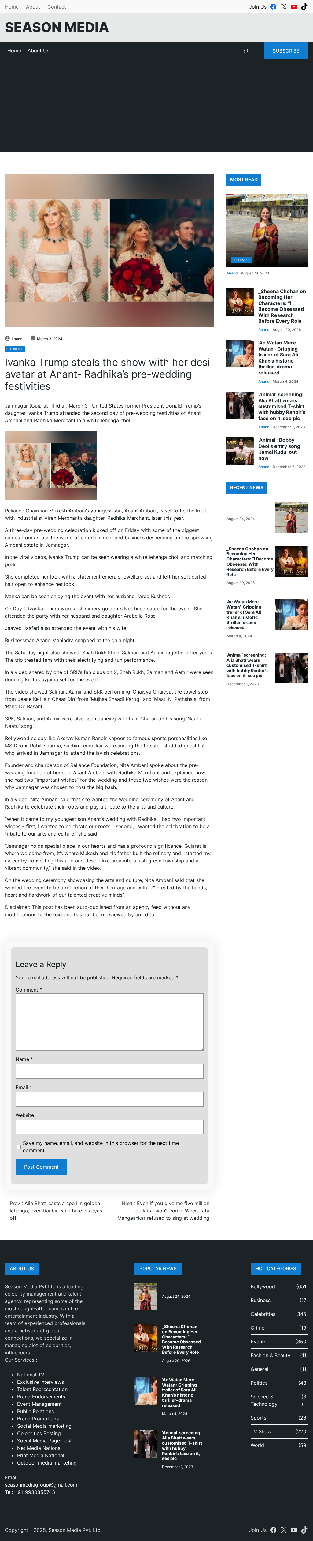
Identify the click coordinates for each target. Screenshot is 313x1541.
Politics (259, 1383)
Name (24, 1059)
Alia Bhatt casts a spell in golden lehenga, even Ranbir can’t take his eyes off (56, 1210)
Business (261, 1300)
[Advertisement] (156, 109)
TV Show (261, 1431)
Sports (258, 1418)
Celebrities (14, 349)
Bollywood (241, 260)
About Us (38, 50)
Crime (257, 1328)
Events (258, 1341)
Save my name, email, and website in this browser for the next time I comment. (102, 1146)
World (257, 1445)
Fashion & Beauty (270, 1355)
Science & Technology (264, 1400)
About (33, 7)
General (259, 1369)
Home (12, 7)
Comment (29, 990)
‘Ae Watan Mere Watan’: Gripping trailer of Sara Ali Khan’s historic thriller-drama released (278, 357)
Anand (16, 339)
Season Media (57, 27)
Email (24, 1087)
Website (25, 1115)
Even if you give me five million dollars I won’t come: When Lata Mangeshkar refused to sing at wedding (163, 1210)
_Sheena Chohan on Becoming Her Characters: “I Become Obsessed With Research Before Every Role (282, 306)
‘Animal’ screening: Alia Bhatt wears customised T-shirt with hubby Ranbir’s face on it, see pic (281, 406)
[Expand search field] (246, 51)
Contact (56, 7)
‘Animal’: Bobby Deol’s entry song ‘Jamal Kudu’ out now (279, 449)
